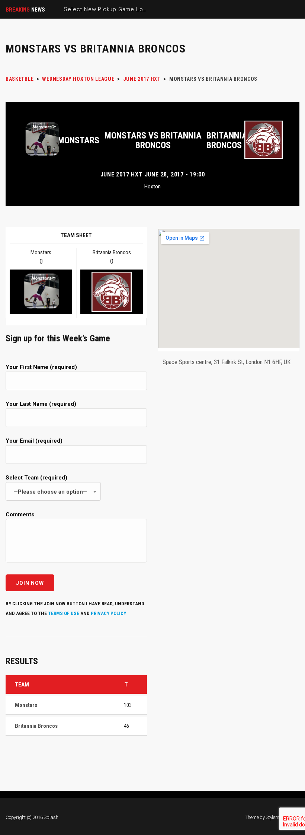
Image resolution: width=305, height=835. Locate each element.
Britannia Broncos (226, 140)
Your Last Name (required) (41, 404)
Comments (20, 514)
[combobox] (53, 491)
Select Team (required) (46, 484)
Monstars (78, 140)
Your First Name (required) (41, 367)
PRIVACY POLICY (108, 613)
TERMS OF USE (63, 613)
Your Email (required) (34, 440)
